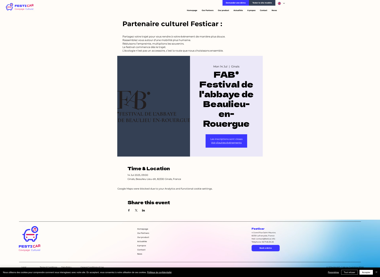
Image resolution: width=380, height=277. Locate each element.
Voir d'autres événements (226, 142)
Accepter (366, 272)
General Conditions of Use (92, 267)
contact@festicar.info (265, 239)
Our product (143, 237)
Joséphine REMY (356, 267)
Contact (141, 249)
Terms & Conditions (48, 267)
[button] (236, 3)
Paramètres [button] (333, 272)
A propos (141, 245)
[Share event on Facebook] (129, 210)
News (139, 254)
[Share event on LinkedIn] (143, 210)
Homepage (142, 229)
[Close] (376, 272)
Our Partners (143, 233)
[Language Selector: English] (281, 3)
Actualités (142, 241)
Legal (23, 267)
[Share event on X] (136, 210)
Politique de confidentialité (159, 272)
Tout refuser (349, 272)
